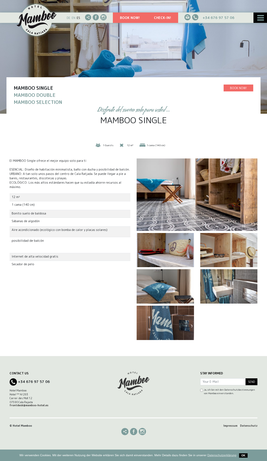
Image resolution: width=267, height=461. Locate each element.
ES (78, 18)
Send (251, 382)
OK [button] (243, 455)
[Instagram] (103, 17)
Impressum (230, 425)
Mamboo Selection (38, 102)
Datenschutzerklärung (221, 455)
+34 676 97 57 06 (218, 17)
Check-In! (162, 17)
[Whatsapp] (88, 17)
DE (68, 18)
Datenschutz (248, 425)
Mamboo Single (33, 88)
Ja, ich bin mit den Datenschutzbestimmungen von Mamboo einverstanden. (229, 391)
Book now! (130, 17)
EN (73, 18)
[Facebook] (96, 17)
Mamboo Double (34, 95)
